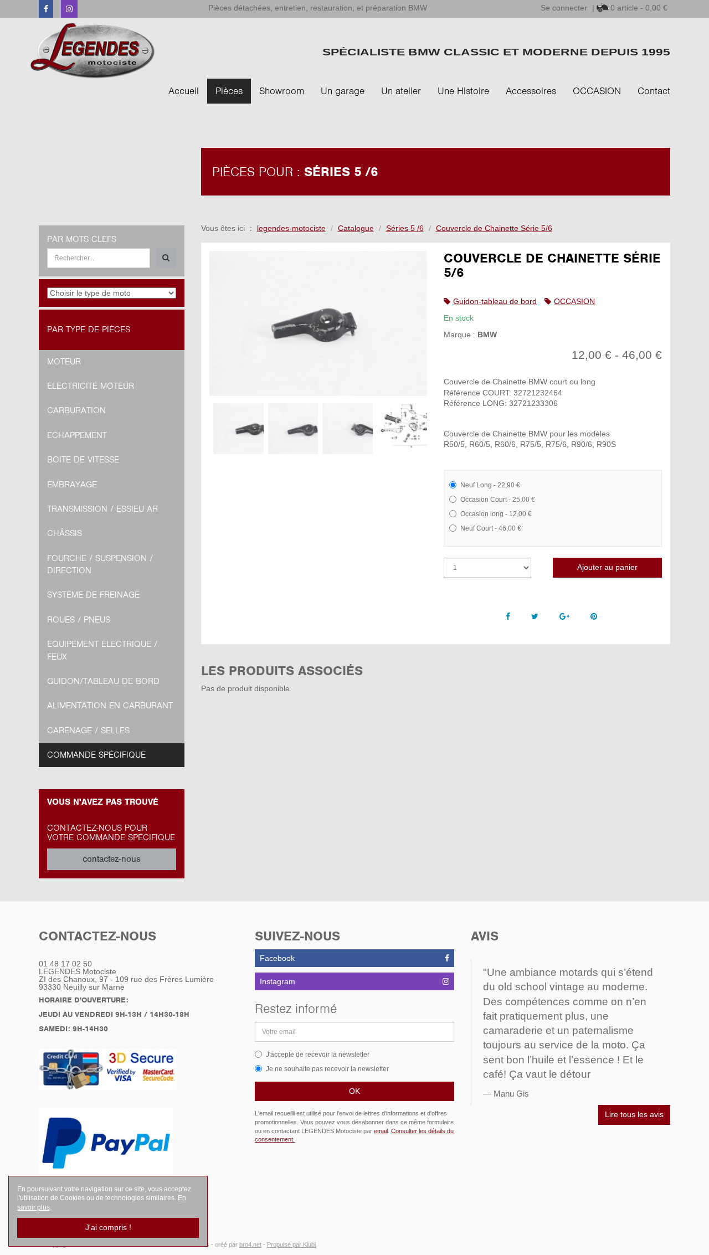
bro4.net (250, 1244)
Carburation (76, 410)
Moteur (64, 361)
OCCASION (597, 91)
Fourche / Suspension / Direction (100, 564)
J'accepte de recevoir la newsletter (317, 1054)
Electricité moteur (90, 386)
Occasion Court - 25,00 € (497, 499)
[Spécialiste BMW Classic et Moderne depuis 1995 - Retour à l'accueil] (92, 51)
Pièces (229, 91)
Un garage (342, 91)
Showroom (281, 91)
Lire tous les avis (634, 1114)
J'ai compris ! (108, 1227)
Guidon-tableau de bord (495, 301)
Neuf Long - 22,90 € (490, 485)
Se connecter (564, 7)
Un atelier (401, 91)
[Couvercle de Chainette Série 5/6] (318, 324)
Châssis (64, 533)
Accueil (183, 91)
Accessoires (531, 91)
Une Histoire (463, 91)
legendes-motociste (291, 228)
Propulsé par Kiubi (291, 1244)
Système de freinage (93, 594)
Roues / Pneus (78, 619)
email (381, 1131)
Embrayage (72, 484)
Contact (654, 91)
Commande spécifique (96, 754)
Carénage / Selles (88, 730)
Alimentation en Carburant (110, 705)
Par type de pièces (88, 329)
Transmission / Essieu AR (102, 509)
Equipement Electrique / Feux (102, 650)
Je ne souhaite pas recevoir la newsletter (327, 1069)
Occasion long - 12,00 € (496, 514)
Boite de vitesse (83, 459)
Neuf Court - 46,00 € (490, 528)
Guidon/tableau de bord (103, 681)
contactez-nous (112, 859)
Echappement (77, 435)
